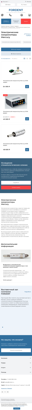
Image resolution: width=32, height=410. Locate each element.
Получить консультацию (16, 350)
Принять (16, 408)
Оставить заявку (16, 187)
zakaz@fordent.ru (9, 382)
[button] (2, 327)
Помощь (3, 372)
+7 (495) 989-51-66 (11, 379)
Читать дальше (7, 280)
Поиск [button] (25, 4)
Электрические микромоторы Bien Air (11, 42)
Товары (3, 363)
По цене (14, 58)
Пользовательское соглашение (7, 399)
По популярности (5, 58)
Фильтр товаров (16, 49)
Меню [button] (8, 4)
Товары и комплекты (6, 21)
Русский (5, 1)
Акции (26, 21)
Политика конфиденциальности (8, 400)
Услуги (3, 367)
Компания (4, 358)
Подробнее (16, 182)
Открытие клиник (16, 21)
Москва (28, 1)
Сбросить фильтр (16, 53)
